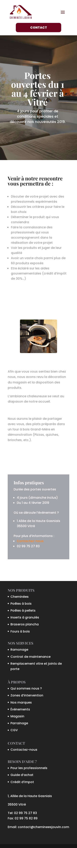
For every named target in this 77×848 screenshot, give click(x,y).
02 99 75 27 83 (25, 813)
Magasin (17, 716)
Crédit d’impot (22, 782)
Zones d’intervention (26, 695)
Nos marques (21, 702)
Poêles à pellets (23, 610)
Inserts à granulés (24, 617)
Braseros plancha (24, 624)
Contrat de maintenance (30, 656)
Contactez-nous (30, 541)
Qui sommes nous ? (26, 688)
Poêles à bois (21, 603)
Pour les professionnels (28, 768)
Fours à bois (20, 631)
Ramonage (19, 649)
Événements (20, 709)
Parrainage (19, 723)
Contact (38, 27)
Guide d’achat (21, 775)
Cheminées (19, 596)
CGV (14, 730)
